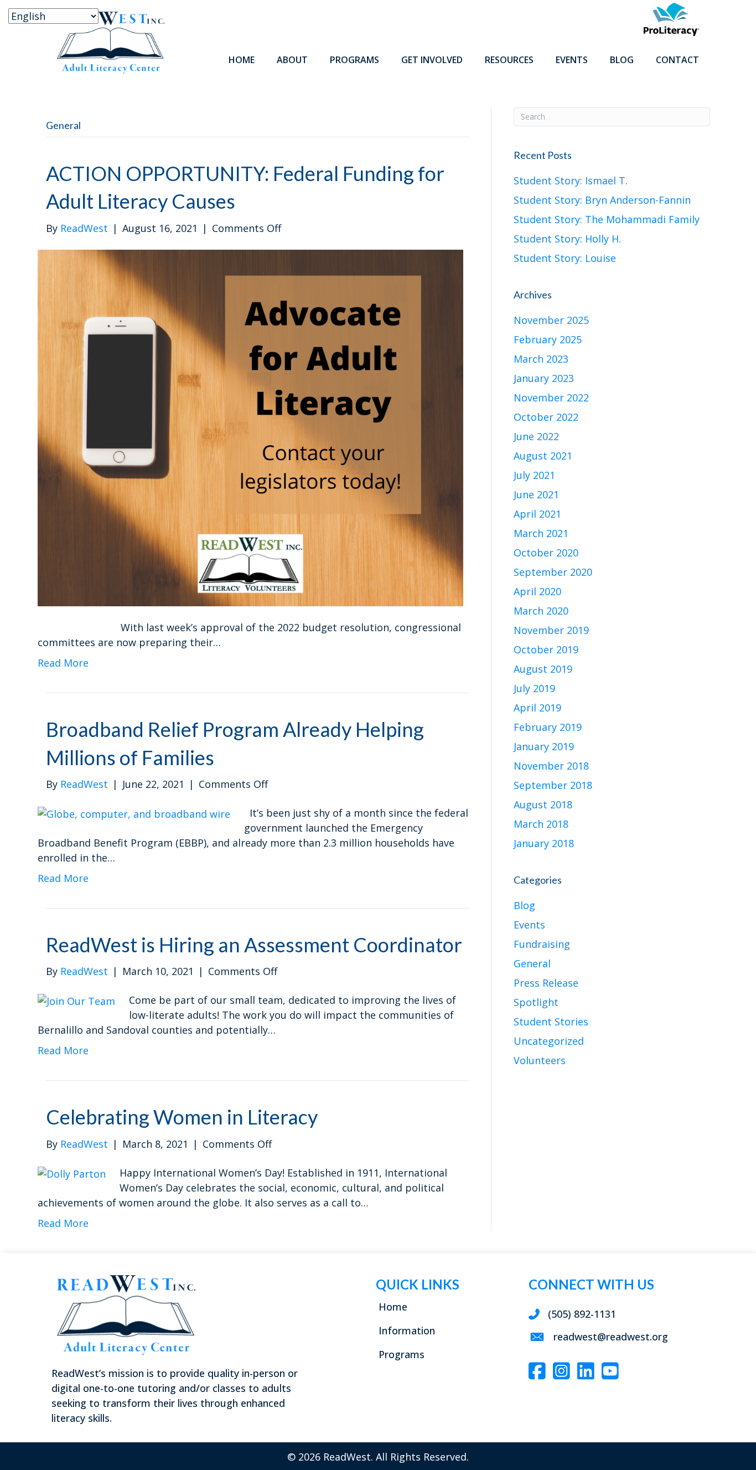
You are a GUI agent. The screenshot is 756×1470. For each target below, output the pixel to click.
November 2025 (551, 320)
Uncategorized (549, 1041)
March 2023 (541, 358)
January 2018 (544, 843)
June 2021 (536, 494)
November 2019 (551, 630)
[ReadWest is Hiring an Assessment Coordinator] (76, 1000)
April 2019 (537, 707)
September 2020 (553, 572)
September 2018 (553, 785)
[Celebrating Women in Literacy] (72, 1172)
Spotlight (536, 1002)
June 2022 (536, 436)
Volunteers (540, 1060)
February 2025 (548, 339)
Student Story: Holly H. (567, 238)
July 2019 (534, 688)
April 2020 (537, 591)
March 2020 (541, 610)
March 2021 (541, 533)
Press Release (546, 982)
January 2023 (544, 378)
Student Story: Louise (565, 258)
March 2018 (541, 824)
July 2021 (534, 475)
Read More (63, 662)
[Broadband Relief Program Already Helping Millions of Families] (134, 812)
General (532, 963)
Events (529, 924)
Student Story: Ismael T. (571, 180)
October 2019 (546, 649)
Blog (524, 905)
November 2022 (551, 397)
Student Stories (551, 1021)
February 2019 (548, 727)
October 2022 (546, 417)
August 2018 (543, 804)
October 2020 (546, 552)
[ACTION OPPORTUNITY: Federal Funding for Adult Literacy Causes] (250, 427)
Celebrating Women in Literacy (182, 1117)
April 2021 (537, 513)
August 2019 (543, 668)
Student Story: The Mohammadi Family (607, 219)
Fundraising (542, 944)
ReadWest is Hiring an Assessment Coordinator (254, 944)
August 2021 (543, 455)
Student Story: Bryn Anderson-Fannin (602, 200)
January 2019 (544, 746)
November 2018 (551, 765)
